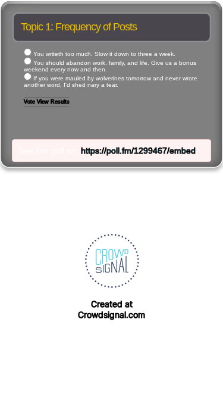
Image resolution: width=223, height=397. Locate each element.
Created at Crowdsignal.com (111, 309)
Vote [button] (30, 102)
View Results (53, 102)
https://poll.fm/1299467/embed (138, 150)
